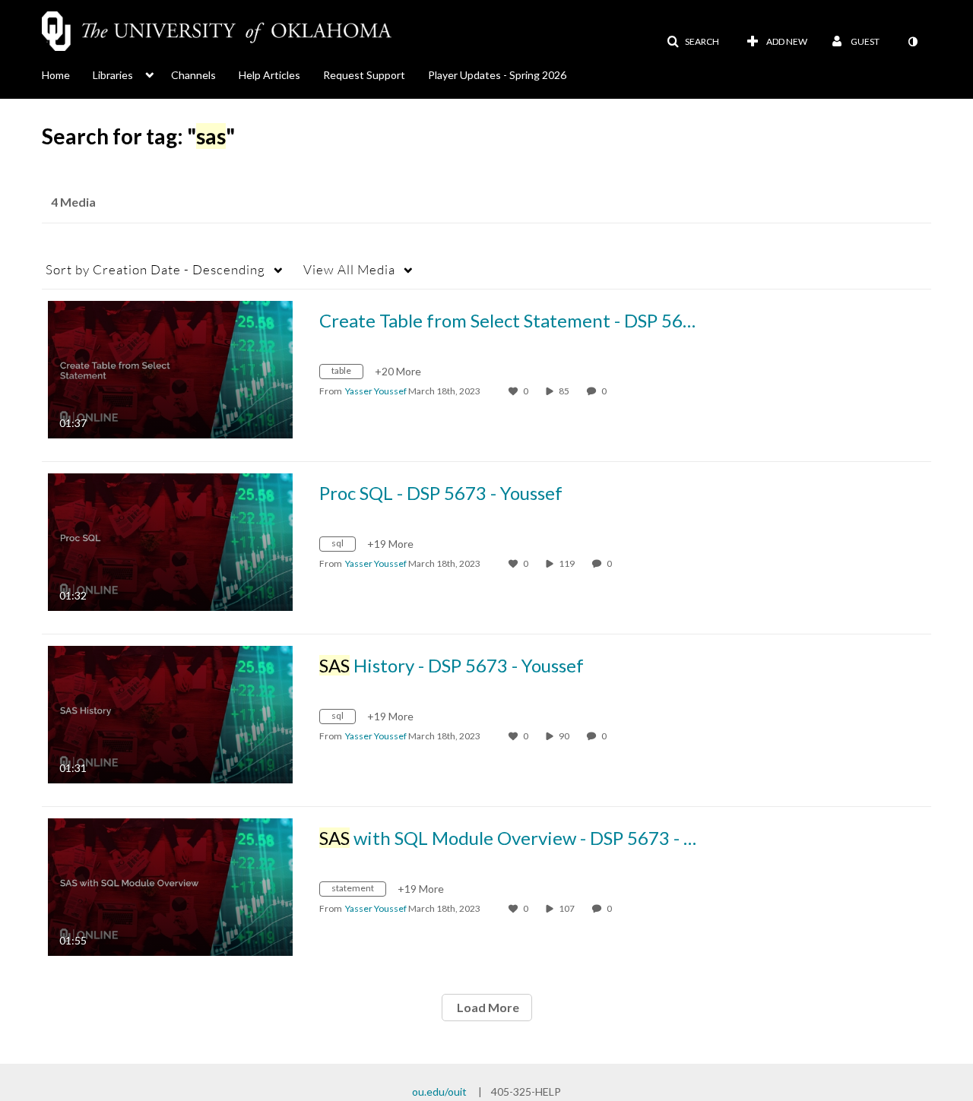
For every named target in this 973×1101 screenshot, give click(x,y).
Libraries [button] (113, 74)
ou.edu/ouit (439, 1091)
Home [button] (56, 74)
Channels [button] (193, 74)
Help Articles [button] (269, 74)
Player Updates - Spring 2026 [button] (497, 74)
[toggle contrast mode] (912, 41)
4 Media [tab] (73, 202)
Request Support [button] (364, 74)
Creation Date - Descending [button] (155, 269)
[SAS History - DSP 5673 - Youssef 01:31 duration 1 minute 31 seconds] (170, 713)
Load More (487, 1007)
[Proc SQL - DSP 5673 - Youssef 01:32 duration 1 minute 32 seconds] (170, 540)
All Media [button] (349, 269)
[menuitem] (67, 73)
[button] (693, 41)
